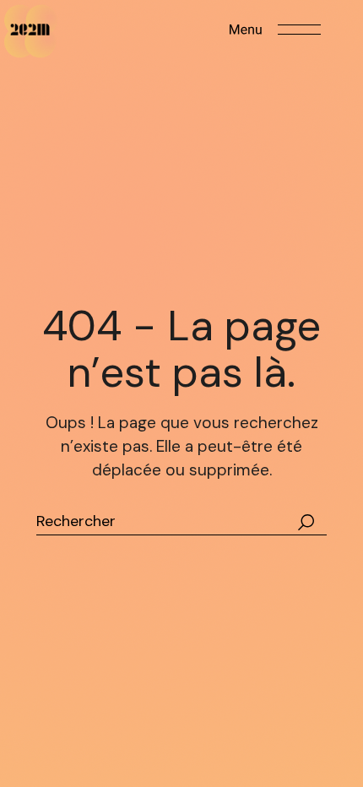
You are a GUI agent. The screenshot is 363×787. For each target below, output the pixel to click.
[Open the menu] (275, 29)
